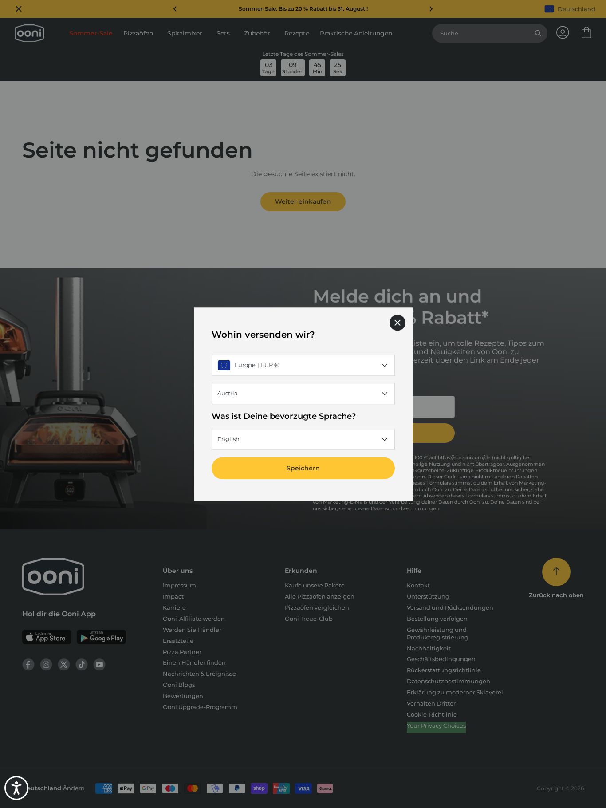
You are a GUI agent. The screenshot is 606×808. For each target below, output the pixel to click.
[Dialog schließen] (397, 323)
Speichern (303, 468)
